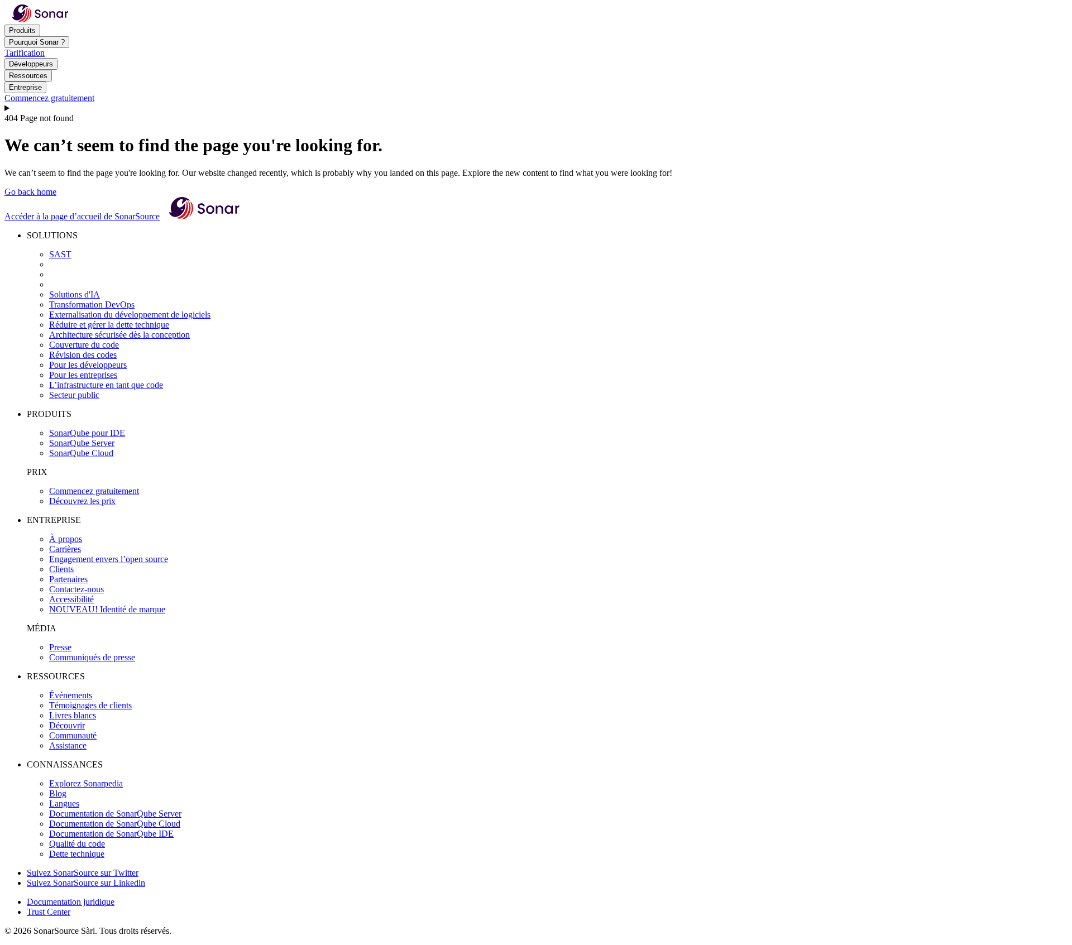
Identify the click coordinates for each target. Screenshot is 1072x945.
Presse (60, 647)
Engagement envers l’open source (108, 559)
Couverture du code (84, 344)
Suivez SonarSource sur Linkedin (86, 883)
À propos (65, 539)
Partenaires (68, 579)
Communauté (73, 735)
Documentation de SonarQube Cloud (114, 823)
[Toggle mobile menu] (536, 108)
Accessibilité (71, 599)
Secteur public (74, 395)
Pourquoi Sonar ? (37, 42)
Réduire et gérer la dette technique (109, 324)
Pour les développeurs (88, 365)
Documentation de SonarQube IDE (111, 833)
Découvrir (67, 725)
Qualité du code (77, 843)
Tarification (24, 52)
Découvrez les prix (82, 501)
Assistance (68, 745)
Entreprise (25, 87)
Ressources (28, 75)
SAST (60, 254)
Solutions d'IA (74, 294)
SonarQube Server (81, 443)
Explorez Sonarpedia (86, 783)
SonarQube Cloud (81, 453)
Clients (61, 569)
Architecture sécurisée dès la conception (119, 334)
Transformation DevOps (92, 304)
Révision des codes (83, 354)
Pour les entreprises (83, 375)
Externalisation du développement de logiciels (129, 314)
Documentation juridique (70, 901)
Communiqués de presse (92, 657)
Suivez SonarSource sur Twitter (82, 872)
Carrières (65, 549)
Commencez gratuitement (49, 98)
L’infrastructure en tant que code (106, 385)
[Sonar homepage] (40, 19)
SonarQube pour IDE (87, 433)
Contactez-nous (76, 589)
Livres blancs (72, 715)
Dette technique (76, 853)
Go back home (30, 191)
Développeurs (31, 64)
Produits (22, 30)
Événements (70, 695)
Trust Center (48, 912)
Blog (57, 793)
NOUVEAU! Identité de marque (107, 609)
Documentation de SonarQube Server (115, 813)
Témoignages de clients (90, 705)
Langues (64, 803)
